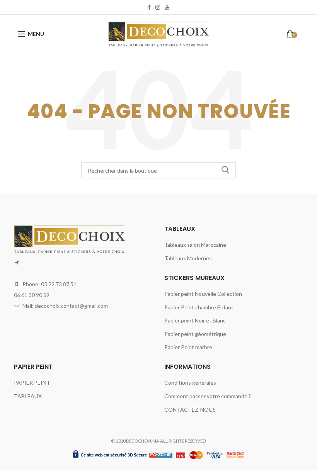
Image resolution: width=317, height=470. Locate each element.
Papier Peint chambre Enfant (198, 307)
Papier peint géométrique (195, 334)
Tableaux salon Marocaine (195, 244)
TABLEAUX (28, 396)
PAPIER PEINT (32, 382)
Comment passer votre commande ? (207, 396)
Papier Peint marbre (188, 347)
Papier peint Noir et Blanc (195, 320)
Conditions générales (190, 382)
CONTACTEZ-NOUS (190, 409)
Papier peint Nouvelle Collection (203, 293)
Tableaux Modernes (188, 258)
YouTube (167, 7)
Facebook (149, 7)
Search (225, 170)
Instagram (157, 7)
